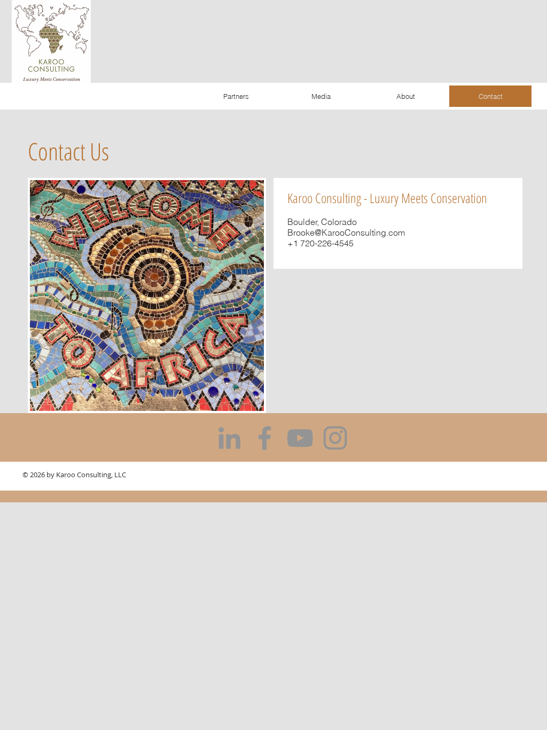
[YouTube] (300, 438)
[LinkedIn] (229, 438)
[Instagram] (335, 438)
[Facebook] (264, 438)
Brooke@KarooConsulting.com (346, 232)
